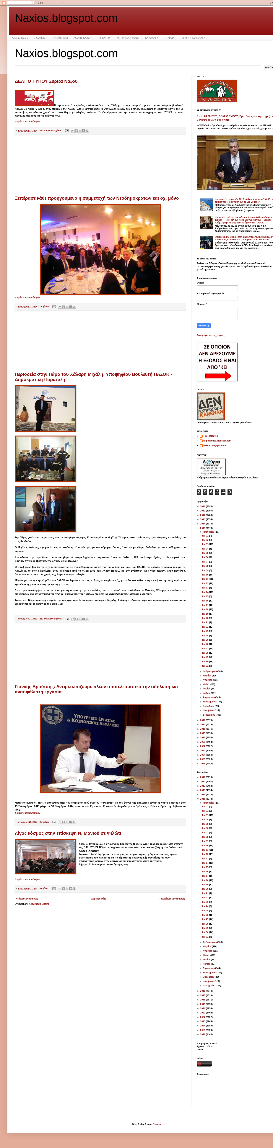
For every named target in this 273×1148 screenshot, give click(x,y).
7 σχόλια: (44, 306)
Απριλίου (208, 680)
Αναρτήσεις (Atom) (39, 904)
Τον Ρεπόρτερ (210, 436)
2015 (203, 528)
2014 (203, 523)
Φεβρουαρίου (210, 671)
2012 (203, 515)
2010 (203, 506)
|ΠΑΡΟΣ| (170, 37)
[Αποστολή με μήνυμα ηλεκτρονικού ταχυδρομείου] (73, 131)
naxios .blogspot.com (214, 445)
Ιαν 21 (205, 622)
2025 (203, 759)
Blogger (157, 1124)
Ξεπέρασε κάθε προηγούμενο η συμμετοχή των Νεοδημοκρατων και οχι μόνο (97, 198)
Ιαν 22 (205, 627)
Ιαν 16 (205, 600)
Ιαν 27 (205, 648)
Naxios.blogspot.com (66, 18)
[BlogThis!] (76, 131)
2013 (203, 519)
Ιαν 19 (205, 614)
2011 (203, 510)
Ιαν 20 (205, 618)
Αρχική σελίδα (20, 37)
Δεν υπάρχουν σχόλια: (51, 130)
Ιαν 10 (205, 574)
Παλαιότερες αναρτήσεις (172, 898)
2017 (203, 724)
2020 (203, 737)
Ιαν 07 (205, 561)
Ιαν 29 (205, 657)
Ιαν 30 (205, 661)
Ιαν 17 (205, 605)
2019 (203, 733)
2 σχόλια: (44, 822)
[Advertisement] (100, 165)
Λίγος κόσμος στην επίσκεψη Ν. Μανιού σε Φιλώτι (68, 833)
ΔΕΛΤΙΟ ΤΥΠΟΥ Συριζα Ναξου (46, 81)
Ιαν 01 (205, 535)
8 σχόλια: (44, 888)
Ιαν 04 (205, 548)
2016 (203, 720)
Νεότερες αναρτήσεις (27, 898)
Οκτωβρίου (209, 706)
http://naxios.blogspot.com (217, 440)
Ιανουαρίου (209, 532)
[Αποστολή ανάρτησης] (66, 130)
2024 (203, 755)
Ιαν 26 (205, 644)
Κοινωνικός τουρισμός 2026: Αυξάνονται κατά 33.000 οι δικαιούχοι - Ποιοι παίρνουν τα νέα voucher (244, 200)
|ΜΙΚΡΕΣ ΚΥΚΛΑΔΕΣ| (193, 37)
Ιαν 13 (205, 587)
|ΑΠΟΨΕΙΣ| (104, 37)
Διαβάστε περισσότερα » (27, 121)
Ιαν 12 (205, 583)
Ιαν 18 (205, 609)
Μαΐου (206, 684)
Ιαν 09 (205, 570)
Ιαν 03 (205, 544)
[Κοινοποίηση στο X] (80, 131)
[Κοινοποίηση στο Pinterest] (87, 131)
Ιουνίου (207, 688)
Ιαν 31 (205, 666)
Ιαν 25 (205, 640)
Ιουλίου (207, 693)
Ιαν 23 (205, 631)
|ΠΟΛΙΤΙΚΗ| (40, 37)
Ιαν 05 (205, 553)
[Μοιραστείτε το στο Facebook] (83, 131)
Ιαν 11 (205, 579)
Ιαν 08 (205, 566)
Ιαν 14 (205, 592)
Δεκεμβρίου (209, 715)
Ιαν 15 (205, 596)
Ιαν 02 (205, 540)
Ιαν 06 (205, 557)
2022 (203, 746)
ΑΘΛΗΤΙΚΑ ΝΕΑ (83, 37)
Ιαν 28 (205, 653)
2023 (203, 750)
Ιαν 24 (205, 635)
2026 (203, 763)
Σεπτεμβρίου (210, 701)
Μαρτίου (207, 675)
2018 (203, 729)
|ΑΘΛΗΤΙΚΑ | (60, 37)
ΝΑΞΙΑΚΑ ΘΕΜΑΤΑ (128, 37)
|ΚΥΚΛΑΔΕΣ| (151, 37)
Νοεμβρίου (208, 710)
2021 (203, 742)
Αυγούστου (209, 697)
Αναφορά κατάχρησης (211, 334)
